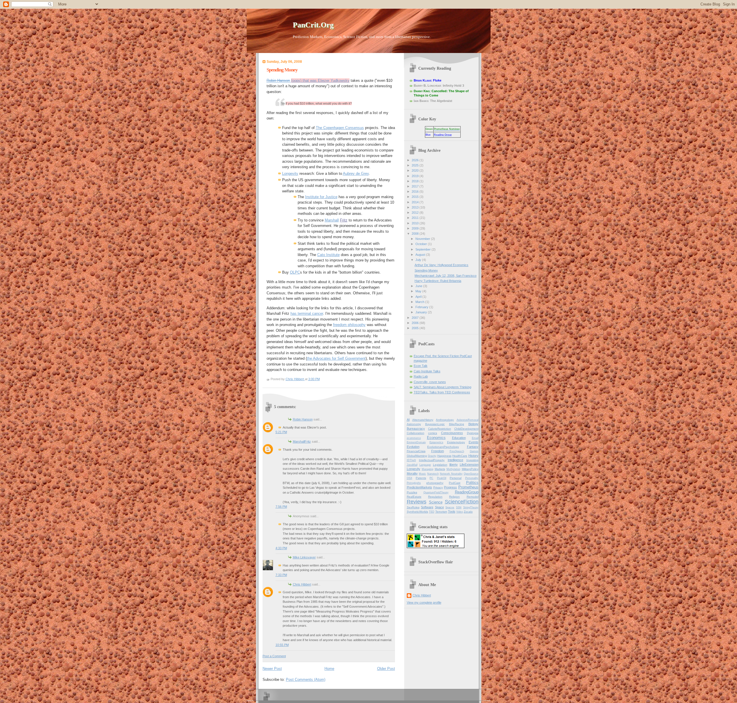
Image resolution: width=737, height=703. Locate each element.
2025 (415, 165)
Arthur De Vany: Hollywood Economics (441, 265)
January (421, 312)
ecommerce (414, 438)
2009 (415, 228)
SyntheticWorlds (417, 511)
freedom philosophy (349, 325)
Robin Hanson (303, 419)
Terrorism (441, 511)
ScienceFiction (461, 502)
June (419, 286)
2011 (415, 217)
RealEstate (414, 496)
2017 (415, 186)
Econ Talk (421, 365)
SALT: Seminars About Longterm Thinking (442, 387)
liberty (453, 464)
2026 (415, 160)
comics (432, 433)
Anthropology (445, 419)
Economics (436, 437)
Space (439, 507)
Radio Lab (421, 376)
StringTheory (470, 507)
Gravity (432, 455)
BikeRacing (456, 424)
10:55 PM (282, 645)
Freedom (437, 451)
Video (459, 511)
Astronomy (414, 424)
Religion (454, 496)
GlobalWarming (417, 455)
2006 (415, 323)
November (423, 238)
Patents (421, 478)
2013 (415, 207)
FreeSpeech (457, 451)
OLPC (295, 272)
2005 (415, 328)
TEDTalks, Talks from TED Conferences (442, 392)
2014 (415, 202)
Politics (472, 482)
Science (435, 502)
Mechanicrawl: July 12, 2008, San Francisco (445, 275)
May (418, 291)
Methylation (453, 469)
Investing (472, 460)
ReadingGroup (466, 492)
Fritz (343, 220)
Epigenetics (436, 442)
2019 (415, 176)
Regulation (435, 496)
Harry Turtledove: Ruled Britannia (438, 281)
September (423, 249)
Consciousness (452, 433)
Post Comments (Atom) (305, 679)
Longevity (290, 173)
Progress (450, 487)
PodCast (454, 482)
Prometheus (468, 487)
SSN (458, 507)
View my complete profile (424, 602)
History (473, 455)
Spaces (449, 507)
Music (422, 473)
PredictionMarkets (419, 487)
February (422, 307)
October (421, 244)
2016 (415, 191)
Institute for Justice (321, 197)
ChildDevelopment (466, 428)
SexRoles (413, 507)
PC (431, 478)
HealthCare (459, 455)
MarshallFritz (302, 441)
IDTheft (411, 460)
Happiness (444, 455)
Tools (451, 511)
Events (473, 442)
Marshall (332, 220)
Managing (427, 469)
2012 (415, 212)
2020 (415, 170)
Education (459, 437)
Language (425, 464)
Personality (471, 478)
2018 (415, 181)
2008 (415, 233)
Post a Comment (274, 656)
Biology (473, 424)
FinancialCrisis (416, 451)
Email (475, 438)
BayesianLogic (435, 424)
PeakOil (441, 478)
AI (408, 419)
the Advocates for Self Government (336, 358)
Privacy (438, 487)
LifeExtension (469, 464)
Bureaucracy (416, 428)
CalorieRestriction (439, 428)
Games (474, 451)
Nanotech (433, 473)
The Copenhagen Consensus (340, 128)
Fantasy (472, 446)
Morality (412, 473)
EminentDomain (416, 442)
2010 (415, 223)
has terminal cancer (306, 313)
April (418, 296)
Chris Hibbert (302, 584)
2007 (415, 317)
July (418, 260)
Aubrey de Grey (356, 173)
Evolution (413, 446)
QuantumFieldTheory (436, 492)
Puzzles (412, 492)
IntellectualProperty (432, 460)
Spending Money (426, 270)
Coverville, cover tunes (430, 382)
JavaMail (412, 464)
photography (434, 482)
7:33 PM (281, 575)
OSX (409, 478)
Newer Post (272, 668)
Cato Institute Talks (427, 371)
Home (329, 668)
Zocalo (468, 511)
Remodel (472, 496)
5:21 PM (281, 432)
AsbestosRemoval (467, 419)
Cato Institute (328, 255)
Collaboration (415, 433)
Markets (440, 469)
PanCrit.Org (313, 25)
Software (427, 507)
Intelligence (455, 460)
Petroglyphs (414, 483)
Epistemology (456, 442)
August (420, 254)
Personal (455, 478)
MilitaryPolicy (470, 469)
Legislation (440, 464)
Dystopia (472, 433)
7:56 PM (281, 506)
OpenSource (471, 473)
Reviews (416, 502)
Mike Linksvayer (304, 557)
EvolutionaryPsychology (443, 446)
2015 (415, 196)
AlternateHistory (422, 419)
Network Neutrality (451, 473)
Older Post (386, 668)
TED (431, 511)
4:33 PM (281, 548)
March (420, 302)
